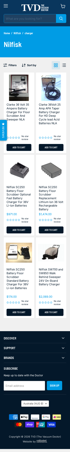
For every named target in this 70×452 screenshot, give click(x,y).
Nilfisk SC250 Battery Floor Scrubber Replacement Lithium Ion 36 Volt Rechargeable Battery (51, 198)
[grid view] (56, 65)
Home (7, 33)
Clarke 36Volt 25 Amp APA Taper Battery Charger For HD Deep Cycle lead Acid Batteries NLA (50, 114)
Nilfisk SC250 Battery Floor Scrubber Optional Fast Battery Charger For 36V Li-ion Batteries (19, 196)
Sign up (54, 385)
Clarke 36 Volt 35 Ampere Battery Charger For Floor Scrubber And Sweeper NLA (18, 112)
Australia (33, 403)
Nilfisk (17, 33)
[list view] (64, 65)
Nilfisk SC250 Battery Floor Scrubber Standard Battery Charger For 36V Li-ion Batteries (18, 279)
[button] (3, 130)
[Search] (61, 18)
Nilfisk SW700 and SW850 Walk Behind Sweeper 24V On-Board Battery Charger (51, 277)
